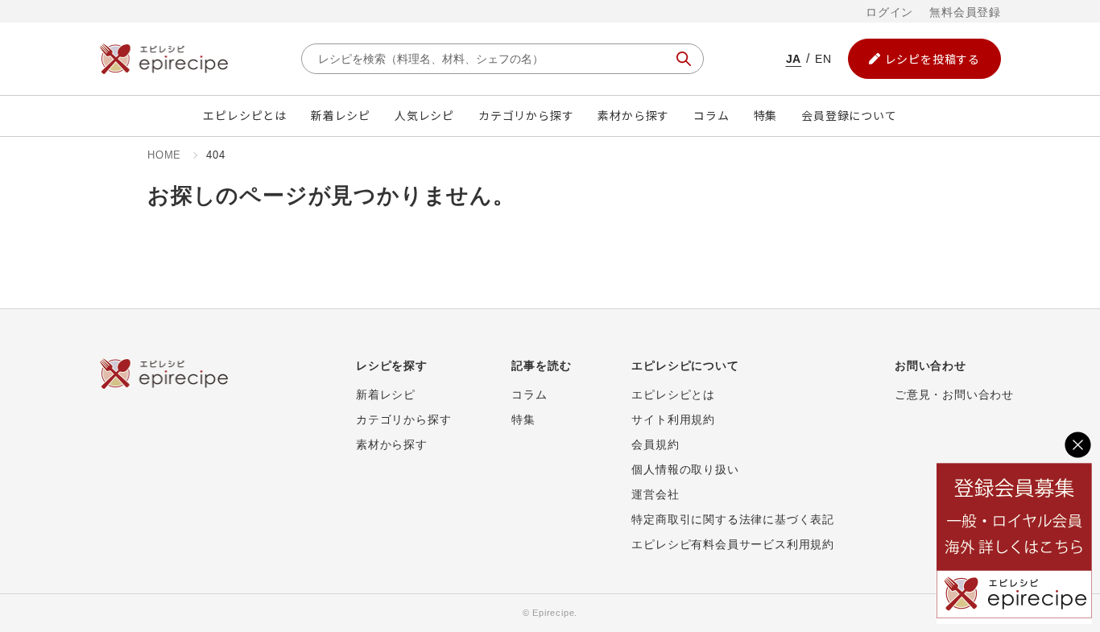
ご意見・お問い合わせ (954, 394)
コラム (711, 115)
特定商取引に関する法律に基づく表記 (732, 519)
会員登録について (848, 115)
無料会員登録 (965, 12)
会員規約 (655, 444)
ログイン (889, 12)
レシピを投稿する (932, 59)
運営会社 (655, 494)
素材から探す (633, 115)
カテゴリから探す (525, 115)
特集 (766, 115)
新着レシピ (340, 115)
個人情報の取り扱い (684, 469)
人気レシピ (424, 115)
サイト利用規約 (673, 419)
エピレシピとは (245, 115)
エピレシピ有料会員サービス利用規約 (732, 544)
